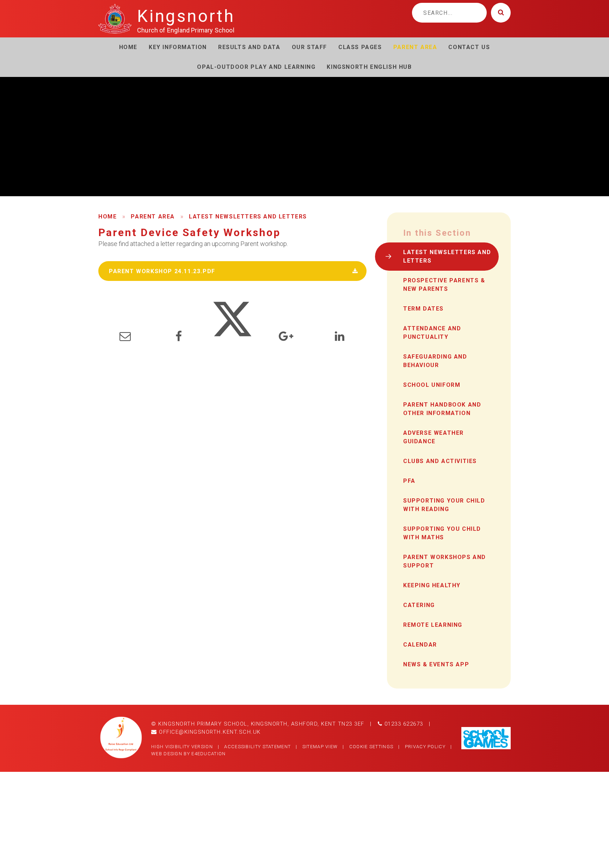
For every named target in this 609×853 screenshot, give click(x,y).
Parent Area (153, 216)
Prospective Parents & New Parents (444, 284)
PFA (409, 480)
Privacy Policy (425, 746)
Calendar (420, 644)
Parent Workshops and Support (444, 561)
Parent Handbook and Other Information (442, 408)
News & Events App (436, 664)
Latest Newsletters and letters (248, 216)
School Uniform (431, 385)
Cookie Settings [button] (371, 746)
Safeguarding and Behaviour (435, 360)
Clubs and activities (440, 461)
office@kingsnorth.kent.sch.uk (209, 732)
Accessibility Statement (257, 746)
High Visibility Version (182, 746)
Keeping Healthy (432, 585)
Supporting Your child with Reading (444, 504)
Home (107, 216)
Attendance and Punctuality (432, 332)
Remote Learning (432, 624)
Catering (419, 605)
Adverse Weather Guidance (433, 437)
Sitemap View (320, 746)
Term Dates (423, 308)
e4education (208, 753)
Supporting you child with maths (442, 533)
